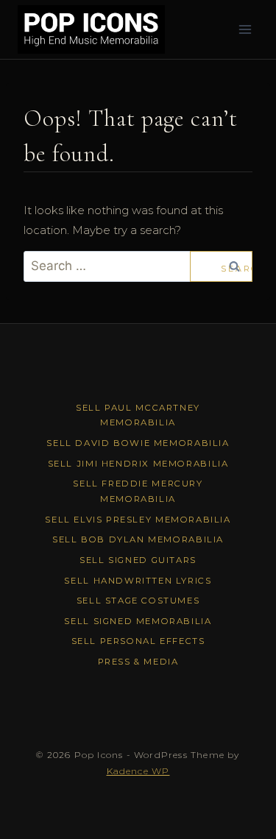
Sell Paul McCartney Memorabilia (138, 415)
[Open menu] (244, 29)
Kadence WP (138, 770)
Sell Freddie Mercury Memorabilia (137, 491)
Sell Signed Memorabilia (137, 621)
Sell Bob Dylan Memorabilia (138, 539)
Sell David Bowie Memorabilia (137, 443)
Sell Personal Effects (138, 641)
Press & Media (138, 661)
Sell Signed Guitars (138, 560)
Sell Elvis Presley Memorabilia (137, 519)
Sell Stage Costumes (138, 600)
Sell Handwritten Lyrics (137, 581)
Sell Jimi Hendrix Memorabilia (138, 464)
